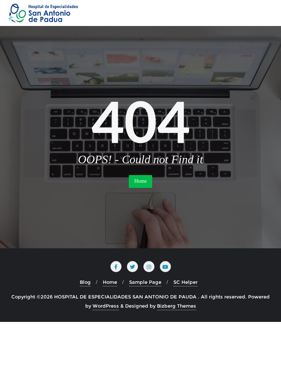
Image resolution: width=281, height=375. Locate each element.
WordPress (106, 306)
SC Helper (185, 282)
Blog (85, 282)
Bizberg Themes (176, 306)
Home (140, 181)
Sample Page (145, 282)
